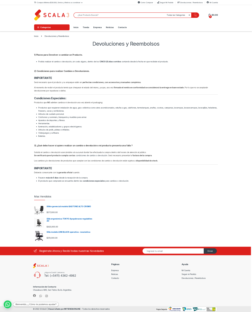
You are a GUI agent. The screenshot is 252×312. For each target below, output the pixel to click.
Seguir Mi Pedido (166, 2)
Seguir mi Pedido (189, 274)
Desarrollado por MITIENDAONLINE (64, 309)
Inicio (76, 27)
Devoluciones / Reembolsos (191, 2)
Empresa (97, 27)
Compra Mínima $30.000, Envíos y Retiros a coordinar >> (60, 2)
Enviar (210, 251)
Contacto (122, 27)
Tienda (86, 27)
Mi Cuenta (214, 2)
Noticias (110, 27)
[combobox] (119, 15)
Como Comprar (147, 2)
